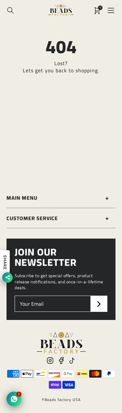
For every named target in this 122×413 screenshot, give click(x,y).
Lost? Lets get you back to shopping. (61, 66)
